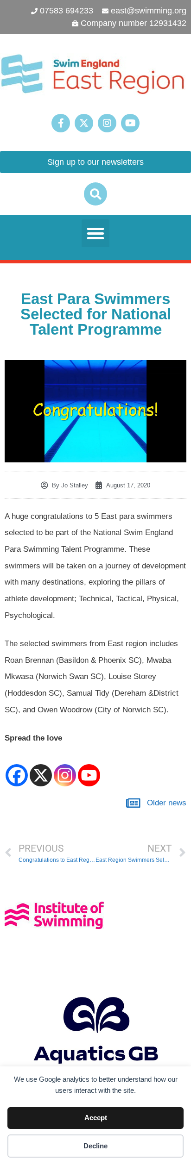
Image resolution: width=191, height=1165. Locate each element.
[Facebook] (17, 767)
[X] (41, 767)
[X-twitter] (84, 123)
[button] (95, 194)
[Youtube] (130, 123)
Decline (95, 1146)
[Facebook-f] (60, 123)
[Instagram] (107, 123)
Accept (95, 1117)
